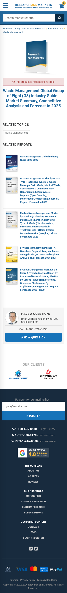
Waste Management (16, 132)
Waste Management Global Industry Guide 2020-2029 (39, 158)
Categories (33, 496)
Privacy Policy (27, 580)
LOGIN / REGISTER (33, 537)
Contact (33, 526)
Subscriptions (33, 512)
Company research (33, 501)
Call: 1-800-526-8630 (33, 329)
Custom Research (33, 507)
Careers (33, 476)
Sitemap (14, 580)
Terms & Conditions (47, 580)
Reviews (33, 481)
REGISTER (33, 415)
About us (34, 470)
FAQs (34, 532)
